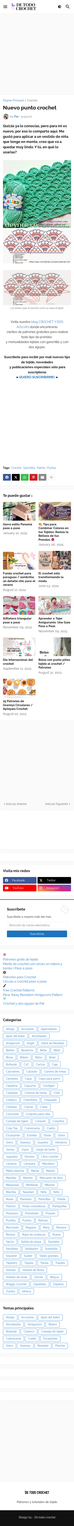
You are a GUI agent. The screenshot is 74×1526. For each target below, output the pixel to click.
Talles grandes (48, 1255)
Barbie (10, 1050)
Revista (10, 1234)
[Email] (42, 477)
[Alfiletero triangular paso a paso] (19, 605)
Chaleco (11, 1099)
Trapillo (60, 1263)
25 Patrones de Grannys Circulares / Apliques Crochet (18, 705)
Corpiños (58, 1121)
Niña (44, 1192)
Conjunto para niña (38, 1114)
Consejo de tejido (17, 1121)
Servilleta (12, 1248)
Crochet (32, 100)
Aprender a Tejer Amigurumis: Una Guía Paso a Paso (54, 622)
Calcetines (13, 1071)
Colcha (28, 1107)
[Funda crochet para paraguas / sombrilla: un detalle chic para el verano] (19, 560)
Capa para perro (49, 1078)
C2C (26, 1064)
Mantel (50, 1170)
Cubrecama (32, 1128)
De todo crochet (45, 1517)
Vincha (38, 1277)
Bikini (57, 1050)
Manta (35, 1170)
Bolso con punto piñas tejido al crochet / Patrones (54, 663)
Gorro (9, 1142)
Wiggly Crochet (16, 1284)
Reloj (46, 1227)
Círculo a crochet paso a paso (25, 981)
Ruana (56, 1234)
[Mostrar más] (51, 477)
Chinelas (11, 1107)
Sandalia (53, 1241)
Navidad (28, 1192)
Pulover (50, 1213)
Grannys (25, 1142)
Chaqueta (50, 1099)
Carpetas (12, 1092)
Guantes (42, 1142)
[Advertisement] (37, 54)
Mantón (28, 1177)
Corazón (40, 1121)
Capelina (11, 1085)
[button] (5, 6)
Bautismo (27, 1050)
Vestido (11, 1270)
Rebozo (43, 1220)
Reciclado (12, 1227)
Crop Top (12, 1128)
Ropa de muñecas (34, 1234)
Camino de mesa (55, 1071)
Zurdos (10, 1291)
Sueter (28, 1255)
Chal (57, 1092)
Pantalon (26, 1199)
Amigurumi (13, 1043)
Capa (28, 1078)
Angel (30, 1043)
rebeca (26, 1291)
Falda (47, 1135)
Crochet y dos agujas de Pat (23, 1003)
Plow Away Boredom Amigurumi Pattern (32, 995)
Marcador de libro (51, 1177)
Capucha (30, 1085)
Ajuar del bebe (15, 1036)
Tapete (28, 1263)
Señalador (31, 1248)
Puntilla (11, 1220)
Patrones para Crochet (19, 977)
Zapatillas (39, 1284)
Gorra (61, 1135)
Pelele (61, 1199)
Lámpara (29, 1163)
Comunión (12, 1114)
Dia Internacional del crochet (18, 662)
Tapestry (11, 1263)
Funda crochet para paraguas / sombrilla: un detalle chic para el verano (19, 579)
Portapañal (59, 1206)
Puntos (51, 467)
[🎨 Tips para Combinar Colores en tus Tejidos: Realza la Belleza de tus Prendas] (54, 511)
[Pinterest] (33, 477)
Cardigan (49, 1085)
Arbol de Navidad (52, 1043)
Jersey (10, 1149)
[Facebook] (7, 477)
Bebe (43, 1050)
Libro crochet (49, 1156)
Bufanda (11, 1064)
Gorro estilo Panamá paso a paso (17, 526)
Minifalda (32, 1185)
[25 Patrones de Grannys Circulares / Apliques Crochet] (19, 688)
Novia (9, 1199)
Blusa (9, 1057)
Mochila (11, 1192)
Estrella (32, 1135)
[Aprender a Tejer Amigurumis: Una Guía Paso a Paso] (54, 605)
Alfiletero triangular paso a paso (17, 620)
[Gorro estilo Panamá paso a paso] (19, 511)
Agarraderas (49, 1029)
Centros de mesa (36, 1092)
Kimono (29, 1156)
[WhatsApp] (25, 477)
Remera (61, 1227)
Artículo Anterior (16, 804)
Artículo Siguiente (56, 804)
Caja (55, 1064)
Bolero (24, 1057)
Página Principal (13, 100)
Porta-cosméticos (33, 1206)
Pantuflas (44, 1199)
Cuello (51, 1128)
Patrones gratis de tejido (20, 959)
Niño (56, 1192)
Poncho (11, 1206)
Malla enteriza (15, 1170)
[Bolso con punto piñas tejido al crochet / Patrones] (54, 646)
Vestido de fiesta (33, 1270)
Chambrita (30, 1099)
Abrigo (10, 1029)
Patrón (41, 467)
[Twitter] (16, 477)
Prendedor (32, 1213)
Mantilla (11, 1177)
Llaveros (11, 1163)
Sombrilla (51, 1248)
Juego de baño (45, 1149)
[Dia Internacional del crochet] (19, 646)
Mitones (50, 1185)
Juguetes (12, 1156)
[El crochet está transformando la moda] (54, 560)
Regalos (31, 1227)
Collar (44, 1107)
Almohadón (39, 1036)
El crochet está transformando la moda (51, 577)
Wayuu (54, 1277)
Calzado (31, 1071)
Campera (12, 1078)
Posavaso (12, 1213)
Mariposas (12, 1185)
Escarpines (13, 1135)
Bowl (52, 1057)
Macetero (48, 1163)
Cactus (40, 1064)
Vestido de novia (16, 1277)
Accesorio (27, 1029)
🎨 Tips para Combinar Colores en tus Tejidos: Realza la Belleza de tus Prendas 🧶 (53, 532)
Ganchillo (29, 467)
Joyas (25, 1149)
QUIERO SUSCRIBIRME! (37, 377)
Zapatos (58, 1284)
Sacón (10, 1241)
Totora (44, 1263)
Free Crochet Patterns (19, 990)
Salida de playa (31, 1241)
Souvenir (11, 1255)
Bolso (38, 1057)
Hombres (61, 1142)
